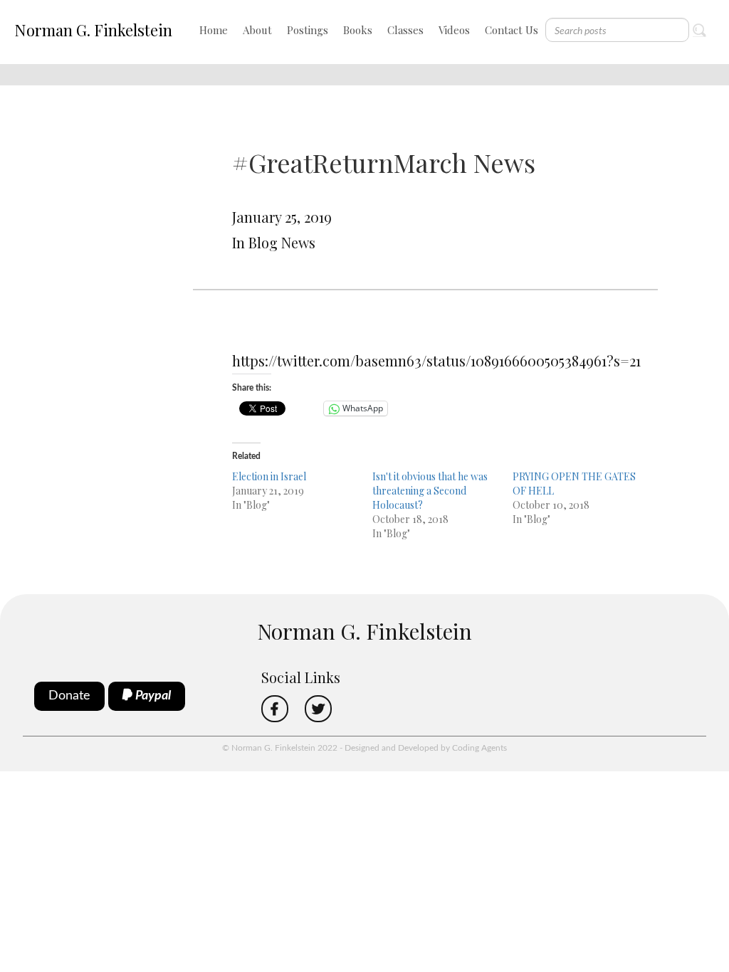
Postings (307, 30)
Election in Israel (269, 476)
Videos (454, 30)
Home (213, 30)
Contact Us (511, 30)
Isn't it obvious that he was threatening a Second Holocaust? (430, 491)
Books (357, 30)
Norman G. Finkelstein (93, 30)
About (257, 30)
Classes (405, 30)
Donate (69, 696)
